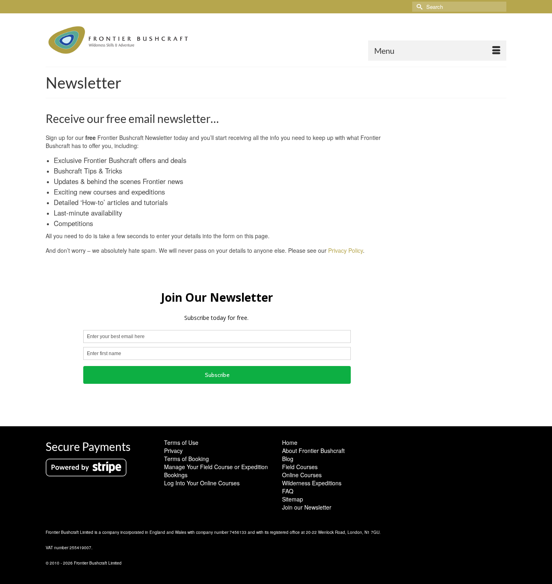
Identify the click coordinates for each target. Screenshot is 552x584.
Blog (287, 459)
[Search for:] (459, 7)
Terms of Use (181, 442)
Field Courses (300, 467)
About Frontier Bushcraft (313, 450)
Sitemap (292, 499)
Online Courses (302, 475)
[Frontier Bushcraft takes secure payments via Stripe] (86, 467)
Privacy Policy (345, 250)
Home (289, 442)
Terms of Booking (186, 459)
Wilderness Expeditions (311, 483)
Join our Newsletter (306, 507)
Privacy (173, 450)
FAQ (287, 491)
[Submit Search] (418, 7)
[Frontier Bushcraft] (118, 40)
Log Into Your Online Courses (202, 483)
